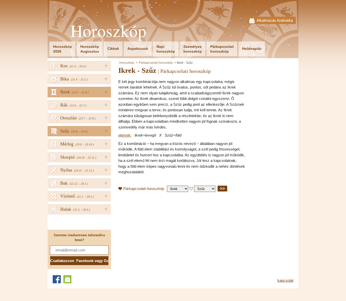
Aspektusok (137, 49)
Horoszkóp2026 (62, 49)
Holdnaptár (251, 49)
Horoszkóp (108, 31)
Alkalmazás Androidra (275, 20)
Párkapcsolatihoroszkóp (222, 49)
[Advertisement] (160, 232)
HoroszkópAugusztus (89, 49)
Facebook (57, 279)
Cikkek (113, 49)
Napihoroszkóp (166, 49)
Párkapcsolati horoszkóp (156, 62)
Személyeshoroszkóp (192, 49)
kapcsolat (285, 280)
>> (222, 188)
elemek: (124, 135)
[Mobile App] (67, 279)
